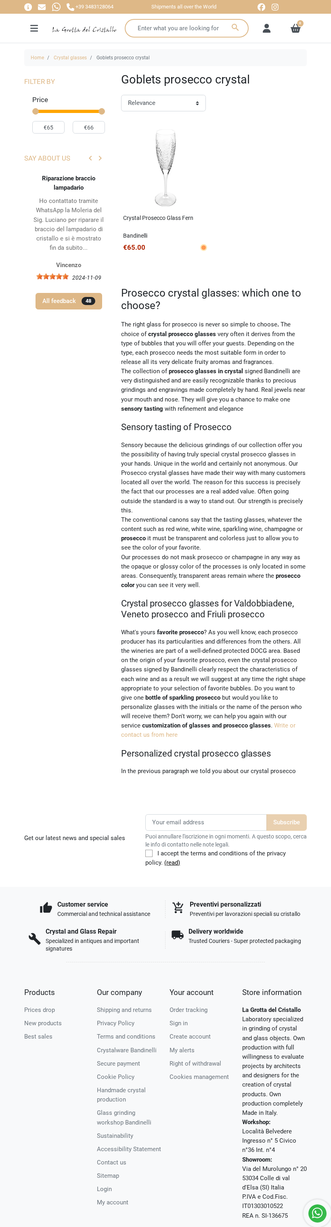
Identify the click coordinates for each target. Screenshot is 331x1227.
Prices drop (39, 1010)
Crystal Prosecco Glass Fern (158, 218)
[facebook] (261, 7)
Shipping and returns (124, 1010)
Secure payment (118, 1063)
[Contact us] (42, 6)
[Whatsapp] (56, 6)
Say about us (47, 158)
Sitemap (108, 1175)
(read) (172, 862)
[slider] (35, 111)
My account (112, 1202)
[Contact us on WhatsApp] (317, 1213)
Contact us (111, 1162)
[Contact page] (28, 6)
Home (37, 58)
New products (43, 1023)
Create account (190, 1036)
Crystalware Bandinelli (127, 1050)
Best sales (38, 1036)
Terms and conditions (126, 1036)
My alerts (182, 1050)
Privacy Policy (115, 1023)
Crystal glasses (70, 58)
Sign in (179, 1023)
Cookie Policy (115, 1077)
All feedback (66, 301)
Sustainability (115, 1135)
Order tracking (188, 1010)
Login (104, 1189)
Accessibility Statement (129, 1149)
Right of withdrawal (195, 1063)
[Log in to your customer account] (267, 28)
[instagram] (275, 7)
